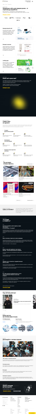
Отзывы (18, 403)
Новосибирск (11, 412)
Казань (11, 411)
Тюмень (18, 411)
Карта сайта (19, 406)
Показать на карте (27, 401)
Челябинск (26, 411)
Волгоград (11, 413)
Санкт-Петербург (12, 410)
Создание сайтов (12, 398)
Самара (26, 413)
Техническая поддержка (13, 400)
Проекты (19, 399)
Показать (17, 323)
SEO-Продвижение (12, 399)
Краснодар (19, 409)
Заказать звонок (28, 1)
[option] (18, 302)
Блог (18, 404)
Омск (25, 412)
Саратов (19, 410)
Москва (11, 409)
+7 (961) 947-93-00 (27, 398)
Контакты (19, 405)
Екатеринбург (26, 409)
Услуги (18, 398)
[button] (3, 310)
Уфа (18, 413)
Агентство (19, 400)
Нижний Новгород (27, 410)
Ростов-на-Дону (19, 412)
